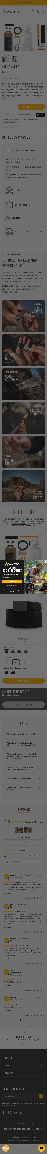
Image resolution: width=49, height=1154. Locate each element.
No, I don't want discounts (12, 585)
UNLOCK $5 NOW (12, 581)
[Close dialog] (45, 562)
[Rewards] (5, 1148)
